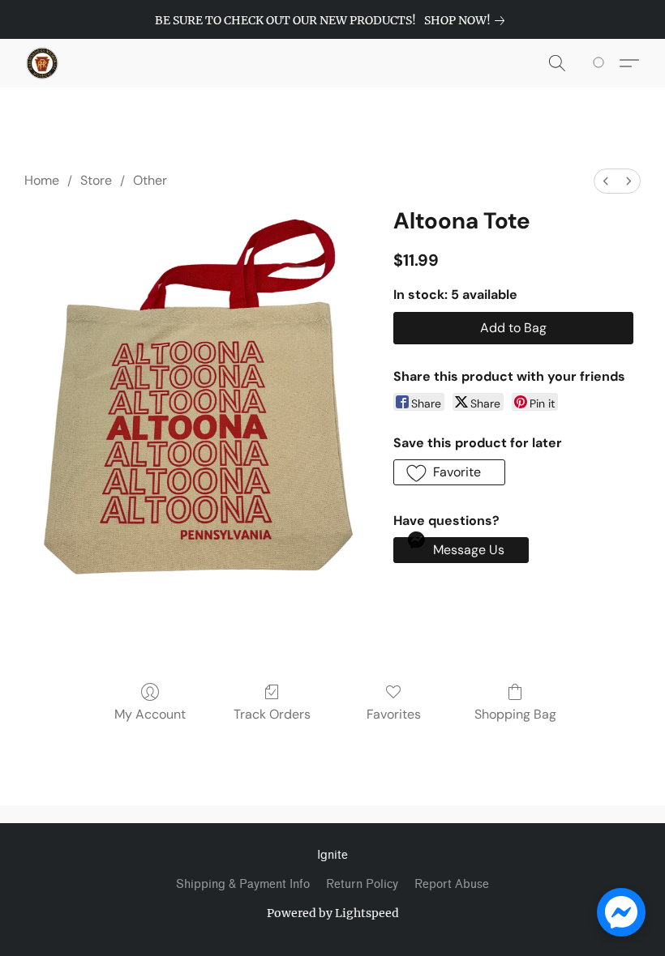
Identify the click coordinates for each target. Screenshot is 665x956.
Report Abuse (451, 884)
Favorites (394, 714)
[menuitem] (605, 181)
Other (150, 180)
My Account (150, 714)
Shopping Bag (515, 714)
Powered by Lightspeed (333, 913)
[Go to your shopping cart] (601, 63)
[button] (42, 63)
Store (96, 180)
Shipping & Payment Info (243, 884)
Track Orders (272, 714)
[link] (467, 20)
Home (41, 180)
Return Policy (362, 884)
